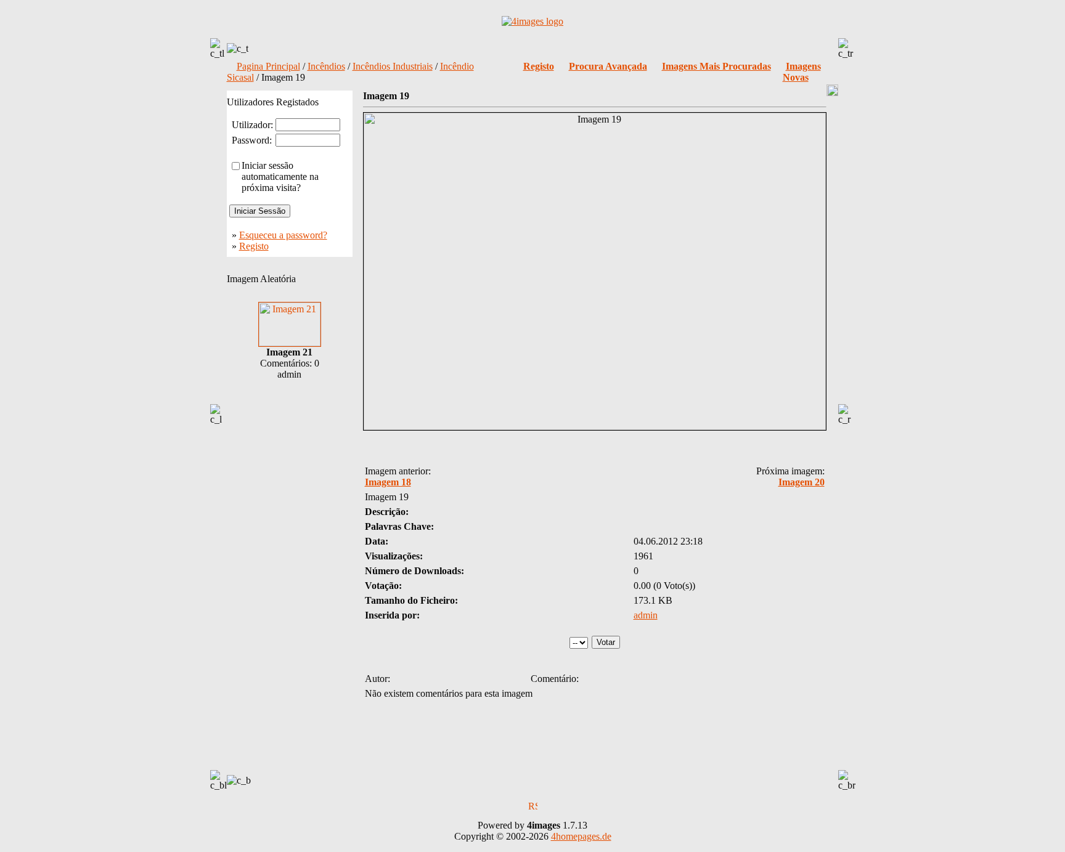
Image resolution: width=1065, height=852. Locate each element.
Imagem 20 (801, 482)
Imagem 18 (388, 482)
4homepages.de (581, 836)
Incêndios (326, 66)
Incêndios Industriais (393, 66)
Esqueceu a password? (283, 235)
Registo (254, 246)
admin (646, 615)
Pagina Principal (268, 66)
